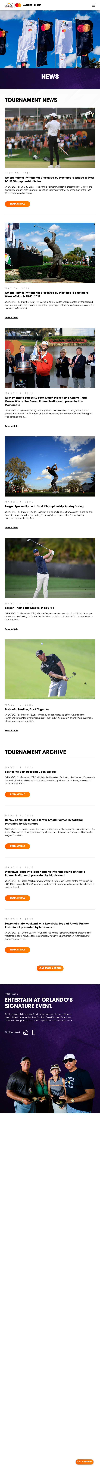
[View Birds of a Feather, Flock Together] (50, 667)
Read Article (17, 204)
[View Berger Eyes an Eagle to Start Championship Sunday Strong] (50, 464)
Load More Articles (50, 968)
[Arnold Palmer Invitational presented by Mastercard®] (13, 5)
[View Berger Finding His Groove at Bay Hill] (50, 566)
